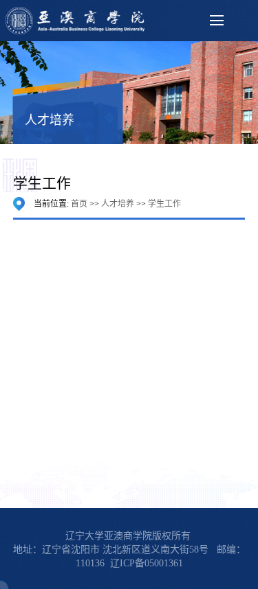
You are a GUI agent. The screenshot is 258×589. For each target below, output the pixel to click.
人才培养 (117, 204)
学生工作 (164, 204)
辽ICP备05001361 (146, 563)
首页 (79, 204)
